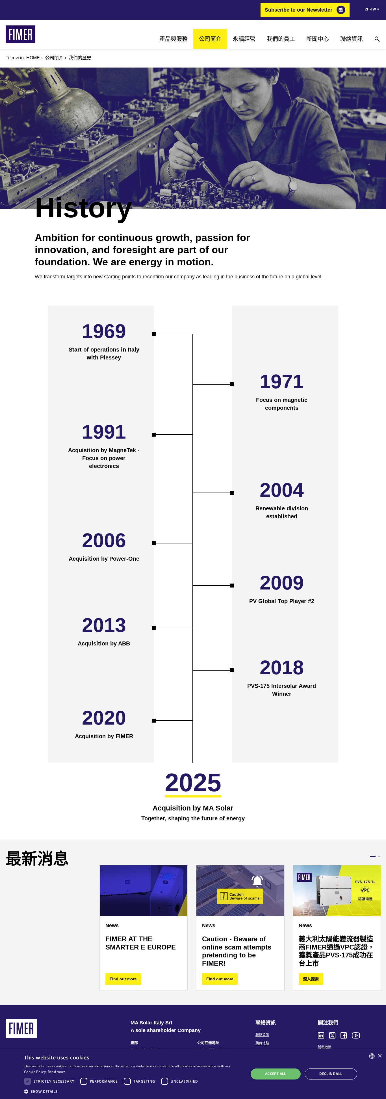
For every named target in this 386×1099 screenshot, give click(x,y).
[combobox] (372, 1056)
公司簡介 (210, 39)
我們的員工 (281, 39)
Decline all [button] (330, 1073)
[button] (133, 1091)
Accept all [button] (275, 1073)
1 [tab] (371, 856)
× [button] (380, 1056)
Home (33, 57)
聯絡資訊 (351, 39)
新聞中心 (317, 39)
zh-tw (370, 9)
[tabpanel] (95, 928)
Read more (57, 1071)
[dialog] (193, 1074)
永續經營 (244, 39)
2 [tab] (377, 856)
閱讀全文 (166, 979)
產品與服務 (173, 39)
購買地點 (262, 1043)
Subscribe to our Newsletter (298, 10)
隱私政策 (324, 1047)
